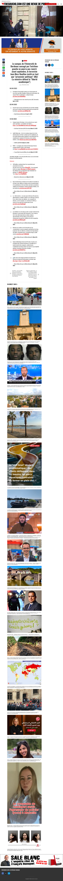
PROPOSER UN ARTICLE (6, 1)
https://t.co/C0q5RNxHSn (21, 174)
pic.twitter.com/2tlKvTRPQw (30, 139)
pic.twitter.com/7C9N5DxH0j (22, 234)
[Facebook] (46, 65)
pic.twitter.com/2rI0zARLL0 (32, 149)
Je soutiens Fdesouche (51, 4)
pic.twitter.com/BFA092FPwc (19, 250)
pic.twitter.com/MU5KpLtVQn (24, 111)
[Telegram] (52, 65)
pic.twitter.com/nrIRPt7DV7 (25, 188)
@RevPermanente (31, 169)
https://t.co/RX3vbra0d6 (24, 261)
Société (25, 60)
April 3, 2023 (29, 114)
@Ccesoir (25, 172)
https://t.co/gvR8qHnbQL (20, 149)
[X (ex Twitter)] (49, 65)
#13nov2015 (27, 167)
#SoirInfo (22, 139)
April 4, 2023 (15, 101)
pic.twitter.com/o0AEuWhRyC (19, 96)
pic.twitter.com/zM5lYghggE (30, 125)
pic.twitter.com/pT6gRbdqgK (19, 204)
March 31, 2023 (34, 128)
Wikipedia (12, 161)
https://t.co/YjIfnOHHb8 (18, 125)
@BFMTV (21, 172)
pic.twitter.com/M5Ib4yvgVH (19, 220)
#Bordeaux (23, 169)
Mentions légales (35, 878)
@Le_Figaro (15, 261)
